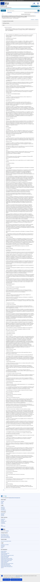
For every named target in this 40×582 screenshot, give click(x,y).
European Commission (4, 554)
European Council (3, 552)
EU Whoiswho (3, 522)
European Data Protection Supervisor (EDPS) (7, 563)
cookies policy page (18, 575)
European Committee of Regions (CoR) (6, 560)
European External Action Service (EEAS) (6, 558)
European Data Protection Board (5, 564)
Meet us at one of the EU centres (5, 537)
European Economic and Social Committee (7, 559)
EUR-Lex (3, 6)
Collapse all (36, 19)
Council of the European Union (5, 553)
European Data (3, 519)
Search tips (10, 12)
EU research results (3, 521)
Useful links (2, 515)
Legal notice (2, 546)
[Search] (38, 10)
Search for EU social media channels (6, 541)
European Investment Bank (4, 561)
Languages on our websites (5, 544)
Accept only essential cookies (16, 579)
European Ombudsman (4, 562)
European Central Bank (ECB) (5, 556)
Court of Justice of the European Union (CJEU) (7, 555)
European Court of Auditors (4, 557)
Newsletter (2, 514)
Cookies (2, 547)
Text (3, 25)
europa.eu (7, 530)
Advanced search (36, 12)
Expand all (32, 19)
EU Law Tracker (3, 526)
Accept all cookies (6, 579)
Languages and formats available (8, 21)
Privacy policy (3, 545)
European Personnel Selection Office (6, 565)
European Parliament (4, 551)
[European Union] (3, 529)
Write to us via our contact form (5, 536)
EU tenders (2, 520)
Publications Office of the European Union (14, 497)
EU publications (3, 523)
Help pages (2, 501)
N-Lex (2, 525)
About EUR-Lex (3, 513)
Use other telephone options (5, 535)
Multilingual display (6, 23)
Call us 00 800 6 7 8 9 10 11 (4, 534)
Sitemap (2, 503)
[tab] (20, 21)
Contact (2, 502)
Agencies (2, 567)
